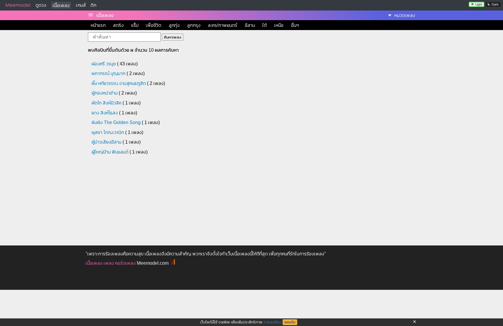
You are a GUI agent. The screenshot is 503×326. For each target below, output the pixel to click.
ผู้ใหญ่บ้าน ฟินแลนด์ (110, 151)
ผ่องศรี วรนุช (104, 63)
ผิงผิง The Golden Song (116, 122)
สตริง (118, 25)
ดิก (93, 5)
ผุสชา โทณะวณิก (108, 132)
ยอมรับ (289, 322)
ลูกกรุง (194, 25)
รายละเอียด (272, 322)
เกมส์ (81, 5)
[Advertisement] (196, 200)
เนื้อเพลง (61, 5)
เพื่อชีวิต (153, 25)
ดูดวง (41, 5)
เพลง (109, 263)
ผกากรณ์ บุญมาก (108, 73)
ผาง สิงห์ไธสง (105, 112)
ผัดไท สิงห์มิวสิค (106, 102)
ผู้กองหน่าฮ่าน (105, 92)
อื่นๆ (295, 25)
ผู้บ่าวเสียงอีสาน (106, 142)
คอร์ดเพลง (125, 263)
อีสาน (250, 25)
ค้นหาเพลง (172, 37)
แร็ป (135, 25)
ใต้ (264, 25)
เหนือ (279, 25)
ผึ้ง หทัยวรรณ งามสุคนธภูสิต (119, 83)
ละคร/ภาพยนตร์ (222, 25)
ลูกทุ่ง (174, 25)
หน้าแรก (98, 25)
